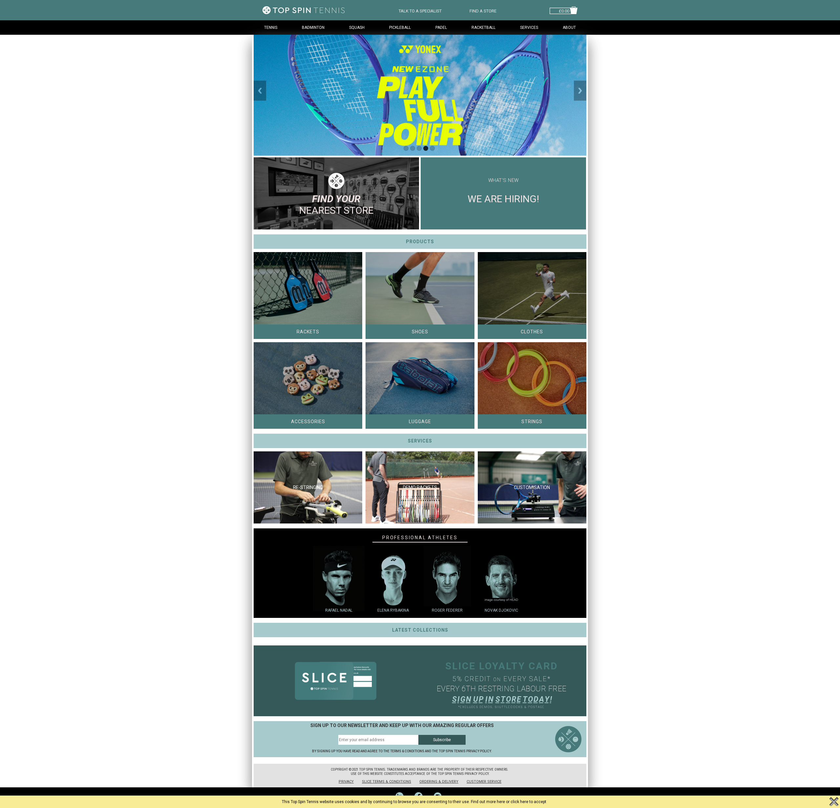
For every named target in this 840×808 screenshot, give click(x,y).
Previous (260, 91)
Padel (441, 27)
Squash (357, 27)
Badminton (313, 27)
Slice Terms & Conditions (386, 781)
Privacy (346, 781)
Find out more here (488, 801)
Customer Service (484, 781)
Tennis (270, 27)
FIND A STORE (483, 10)
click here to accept (528, 801)
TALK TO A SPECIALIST (420, 10)
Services (529, 27)
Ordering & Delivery (438, 781)
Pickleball (400, 27)
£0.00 (564, 10)
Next (580, 91)
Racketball (483, 27)
